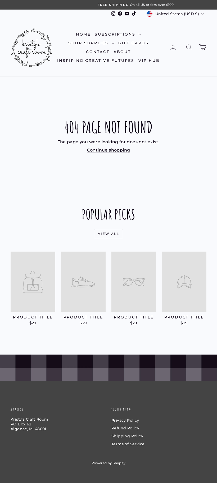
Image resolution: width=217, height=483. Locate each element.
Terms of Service (127, 444)
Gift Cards (133, 43)
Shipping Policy (127, 436)
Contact (98, 51)
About (122, 51)
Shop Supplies (89, 43)
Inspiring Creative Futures (95, 60)
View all (108, 234)
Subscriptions (116, 34)
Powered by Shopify (108, 463)
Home (83, 34)
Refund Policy (125, 428)
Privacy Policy (125, 420)
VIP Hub (149, 60)
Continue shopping (108, 150)
